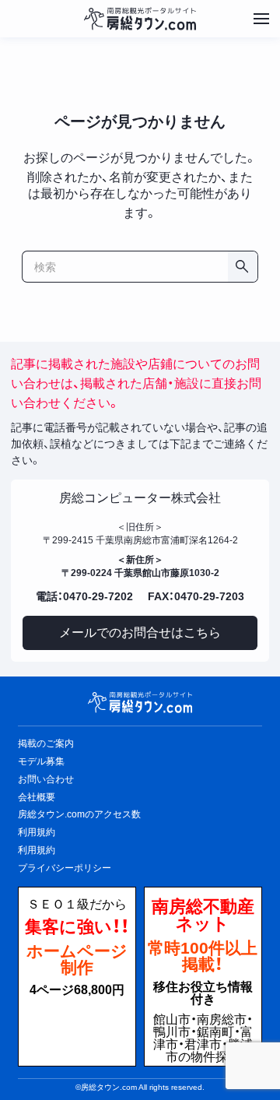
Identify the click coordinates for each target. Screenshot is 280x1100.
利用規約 (36, 850)
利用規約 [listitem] (36, 832)
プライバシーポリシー (64, 868)
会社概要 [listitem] (36, 797)
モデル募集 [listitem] (41, 761)
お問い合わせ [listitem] (46, 779)
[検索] (242, 266)
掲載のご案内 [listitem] (46, 743)
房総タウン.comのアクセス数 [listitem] (79, 814)
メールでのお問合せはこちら (140, 632)
